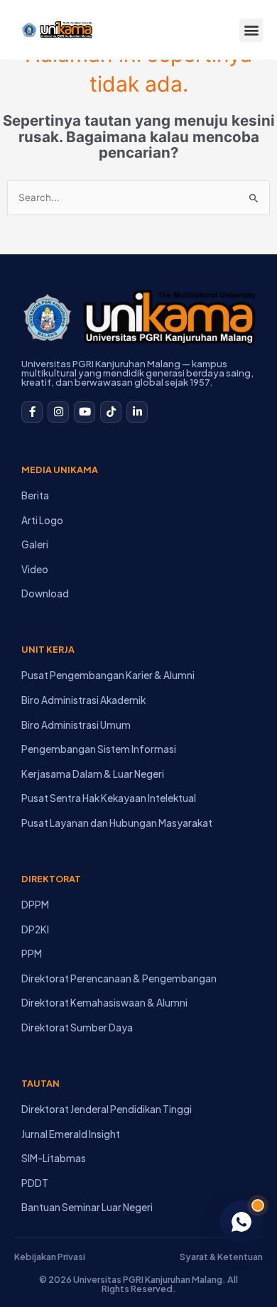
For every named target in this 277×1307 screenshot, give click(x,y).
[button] (251, 30)
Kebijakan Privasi (49, 1256)
